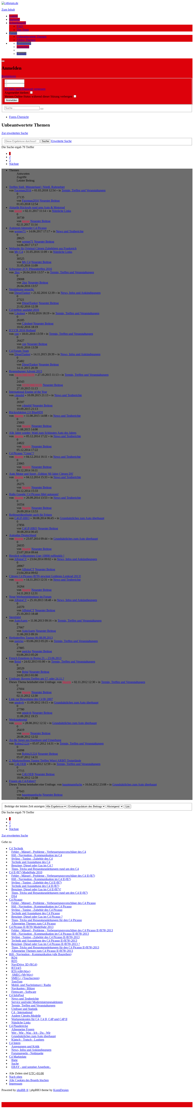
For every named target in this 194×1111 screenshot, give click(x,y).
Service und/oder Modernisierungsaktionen (37, 1002)
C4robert (19, 313)
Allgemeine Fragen (22, 1029)
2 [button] (10, 157)
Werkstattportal (18, 719)
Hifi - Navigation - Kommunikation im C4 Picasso (41, 906)
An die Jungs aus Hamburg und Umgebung (35, 740)
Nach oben (15, 1076)
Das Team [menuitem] (23, 29)
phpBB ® (22, 1090)
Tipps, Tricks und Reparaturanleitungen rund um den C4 (45, 868)
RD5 (14, 961)
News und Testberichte (70, 231)
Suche (45, 141)
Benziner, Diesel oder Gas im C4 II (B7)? (36, 889)
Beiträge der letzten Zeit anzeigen (25, 806)
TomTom (16, 981)
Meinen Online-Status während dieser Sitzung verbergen (39, 96)
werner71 (20, 231)
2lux (17, 272)
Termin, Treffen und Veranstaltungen (84, 190)
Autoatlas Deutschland (22, 535)
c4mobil (19, 395)
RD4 (14, 957)
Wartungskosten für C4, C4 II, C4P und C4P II (39, 1019)
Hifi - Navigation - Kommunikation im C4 (36, 855)
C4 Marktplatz (17, 1056)
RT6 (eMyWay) (20, 971)
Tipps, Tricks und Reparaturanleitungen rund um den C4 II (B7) (49, 892)
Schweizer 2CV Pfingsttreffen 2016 (30, 268)
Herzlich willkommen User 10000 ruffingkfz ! (36, 555)
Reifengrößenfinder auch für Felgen (30, 514)
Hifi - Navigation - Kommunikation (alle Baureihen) (40, 954)
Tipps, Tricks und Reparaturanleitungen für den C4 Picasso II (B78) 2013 (55, 947)
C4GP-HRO (22, 518)
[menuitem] (24, 43)
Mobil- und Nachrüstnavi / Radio (31, 985)
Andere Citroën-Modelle (26, 1015)
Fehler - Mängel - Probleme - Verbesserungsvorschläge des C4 (48, 851)
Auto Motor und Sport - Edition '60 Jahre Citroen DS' (41, 473)
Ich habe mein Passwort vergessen (25, 88)
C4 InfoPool (16, 995)
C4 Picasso (15, 899)
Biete (14, 1060)
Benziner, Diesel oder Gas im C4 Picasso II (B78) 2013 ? (45, 944)
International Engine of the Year (28, 391)
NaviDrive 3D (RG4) (24, 964)
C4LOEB (20, 764)
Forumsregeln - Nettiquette (27, 1053)
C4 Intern (14, 1043)
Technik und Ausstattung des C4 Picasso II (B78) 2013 (44, 940)
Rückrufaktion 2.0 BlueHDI (26, 412)
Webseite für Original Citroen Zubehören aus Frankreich (43, 248)
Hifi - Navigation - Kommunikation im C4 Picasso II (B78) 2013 (50, 933)
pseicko (18, 641)
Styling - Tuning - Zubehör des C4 (32, 858)
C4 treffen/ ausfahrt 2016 (24, 309)
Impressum (15, 1083)
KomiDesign (61, 1090)
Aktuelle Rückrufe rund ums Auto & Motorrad (37, 207)
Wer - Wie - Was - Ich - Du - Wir (30, 1032)
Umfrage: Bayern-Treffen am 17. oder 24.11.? (36, 678)
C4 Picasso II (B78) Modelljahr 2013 (31, 927)
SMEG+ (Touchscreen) (25, 978)
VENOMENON (24, 374)
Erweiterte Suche (61, 141)
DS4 (14, 896)
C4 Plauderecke (18, 1026)
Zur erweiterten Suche (15, 133)
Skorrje (18, 415)
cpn (16, 333)
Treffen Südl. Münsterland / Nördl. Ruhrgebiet (37, 187)
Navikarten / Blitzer (23, 988)
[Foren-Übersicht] (10, 3)
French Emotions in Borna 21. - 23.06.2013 (35, 658)
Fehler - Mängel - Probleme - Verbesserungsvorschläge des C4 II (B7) (53, 875)
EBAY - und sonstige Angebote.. (31, 1067)
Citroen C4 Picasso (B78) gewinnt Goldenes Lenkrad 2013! (45, 576)
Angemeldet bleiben (17, 92)
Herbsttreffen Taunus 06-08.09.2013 (31, 637)
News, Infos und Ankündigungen (81, 292)
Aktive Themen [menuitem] (26, 40)
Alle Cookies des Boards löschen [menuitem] (29, 1080)
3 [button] (10, 160)
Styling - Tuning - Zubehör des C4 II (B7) (36, 882)
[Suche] (41, 108)
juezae (18, 210)
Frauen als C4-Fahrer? (22, 781)
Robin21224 (21, 743)
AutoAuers (20, 620)
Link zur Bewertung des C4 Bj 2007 (31, 699)
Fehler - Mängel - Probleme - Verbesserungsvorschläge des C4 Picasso (53, 903)
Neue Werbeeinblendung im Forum (30, 596)
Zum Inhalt (8, 9)
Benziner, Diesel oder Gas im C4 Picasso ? (37, 916)
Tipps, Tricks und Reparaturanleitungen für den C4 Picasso (46, 920)
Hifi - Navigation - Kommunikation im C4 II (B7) (41, 879)
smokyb (19, 702)
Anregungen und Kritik (25, 1046)
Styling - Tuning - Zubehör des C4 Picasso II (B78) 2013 (45, 937)
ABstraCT (20, 559)
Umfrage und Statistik (24, 1008)
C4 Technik (16, 848)
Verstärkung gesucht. (21, 289)
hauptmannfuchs (72, 784)
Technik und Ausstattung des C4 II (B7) (35, 886)
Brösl (17, 661)
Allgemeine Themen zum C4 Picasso (33, 923)
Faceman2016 (22, 190)
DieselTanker (22, 292)
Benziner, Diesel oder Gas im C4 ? (32, 865)
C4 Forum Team (19, 350)
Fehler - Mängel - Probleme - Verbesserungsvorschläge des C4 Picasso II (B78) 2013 (62, 930)
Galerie (13, 16)
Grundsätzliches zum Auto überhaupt (82, 518)
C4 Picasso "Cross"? (21, 453)
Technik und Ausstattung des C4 (30, 862)
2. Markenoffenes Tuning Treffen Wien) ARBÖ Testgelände (45, 760)
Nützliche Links (61, 210)
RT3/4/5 (16, 967)
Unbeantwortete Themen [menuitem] (31, 36)
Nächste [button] (14, 163)
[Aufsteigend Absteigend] (114, 806)
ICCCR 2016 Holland (22, 330)
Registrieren (9, 76)
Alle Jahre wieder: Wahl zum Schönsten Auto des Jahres (42, 432)
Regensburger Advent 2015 (25, 371)
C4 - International (21, 1012)
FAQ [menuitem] (20, 26)
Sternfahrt (15, 617)
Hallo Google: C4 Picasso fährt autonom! (34, 494)
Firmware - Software (23, 991)
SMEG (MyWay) (22, 974)
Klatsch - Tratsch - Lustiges (27, 1039)
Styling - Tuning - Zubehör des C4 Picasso (36, 909)
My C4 (18, 251)
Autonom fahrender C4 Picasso (28, 228)
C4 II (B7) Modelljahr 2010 (25, 872)
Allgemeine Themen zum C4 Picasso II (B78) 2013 (42, 950)
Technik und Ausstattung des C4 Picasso (35, 913)
